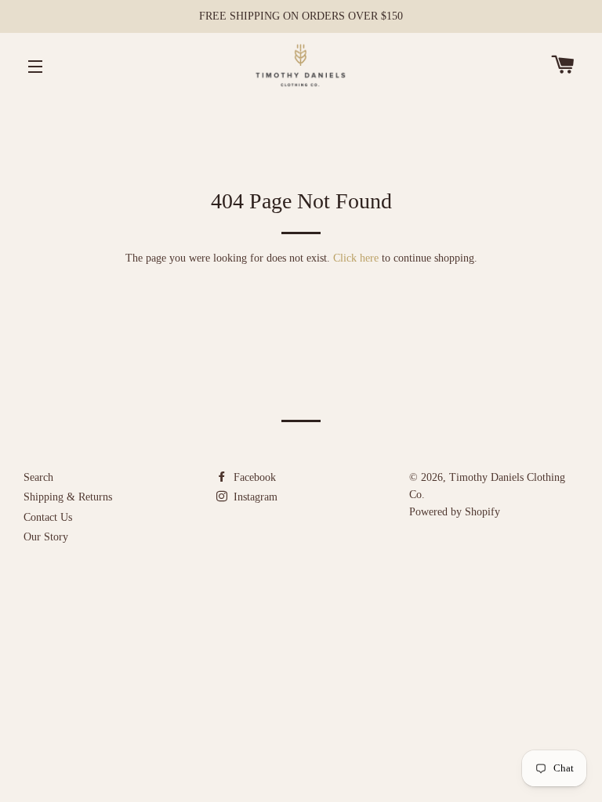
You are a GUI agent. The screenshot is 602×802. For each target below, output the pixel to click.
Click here (356, 258)
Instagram (253, 497)
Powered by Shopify (454, 512)
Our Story (46, 537)
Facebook (253, 477)
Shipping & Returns (68, 497)
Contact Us (48, 517)
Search (38, 477)
